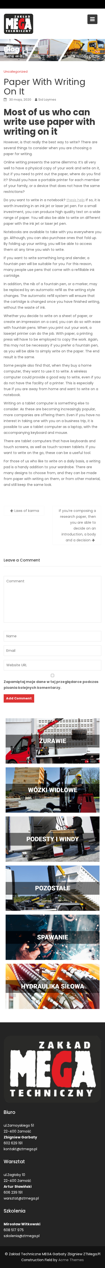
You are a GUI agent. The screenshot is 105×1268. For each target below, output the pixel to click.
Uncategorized (16, 71)
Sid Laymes (47, 99)
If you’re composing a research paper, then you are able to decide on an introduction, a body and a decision (77, 525)
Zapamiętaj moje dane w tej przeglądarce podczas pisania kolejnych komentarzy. (51, 684)
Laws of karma (26, 510)
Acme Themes (71, 1259)
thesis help (75, 200)
